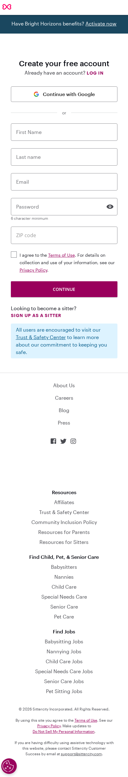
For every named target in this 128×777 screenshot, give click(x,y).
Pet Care (64, 616)
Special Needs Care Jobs (64, 671)
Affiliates (64, 502)
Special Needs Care (64, 597)
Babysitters (64, 567)
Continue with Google (69, 94)
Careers (64, 398)
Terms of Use (61, 255)
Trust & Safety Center (41, 337)
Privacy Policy (33, 270)
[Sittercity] (7, 7)
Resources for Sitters (64, 542)
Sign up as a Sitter (36, 315)
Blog (64, 410)
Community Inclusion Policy (64, 522)
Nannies (64, 577)
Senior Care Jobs (64, 681)
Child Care (64, 587)
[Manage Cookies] (9, 766)
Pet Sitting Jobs (64, 691)
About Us (64, 385)
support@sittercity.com (81, 754)
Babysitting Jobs (64, 641)
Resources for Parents (64, 532)
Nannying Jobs (64, 651)
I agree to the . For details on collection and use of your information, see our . (67, 262)
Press (64, 422)
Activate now (101, 23)
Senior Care (64, 606)
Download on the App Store (64, 467)
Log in (95, 73)
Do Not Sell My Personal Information (63, 731)
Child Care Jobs (64, 661)
